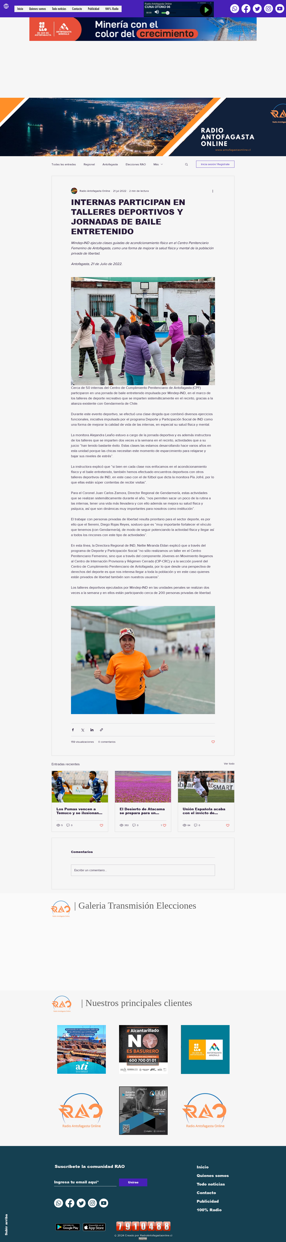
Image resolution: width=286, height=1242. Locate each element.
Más (156, 164)
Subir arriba (6, 1224)
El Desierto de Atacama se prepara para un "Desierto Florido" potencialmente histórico (142, 811)
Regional (89, 164)
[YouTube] (279, 8)
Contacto (206, 1193)
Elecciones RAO (136, 164)
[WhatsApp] (234, 8)
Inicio (203, 1167)
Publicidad (208, 1201)
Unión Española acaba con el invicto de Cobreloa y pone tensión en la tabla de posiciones (206, 811)
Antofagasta (110, 164)
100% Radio (209, 1210)
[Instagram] (268, 8)
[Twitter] (257, 8)
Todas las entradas (64, 164)
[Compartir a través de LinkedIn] (92, 730)
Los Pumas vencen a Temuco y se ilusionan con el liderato (77, 811)
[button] (186, 164)
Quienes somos (213, 1175)
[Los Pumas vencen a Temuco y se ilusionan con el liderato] (80, 786)
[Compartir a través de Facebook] (73, 730)
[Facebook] (245, 8)
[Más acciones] (212, 191)
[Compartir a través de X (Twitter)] (82, 730)
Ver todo (229, 763)
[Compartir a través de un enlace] (101, 730)
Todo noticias (211, 1184)
